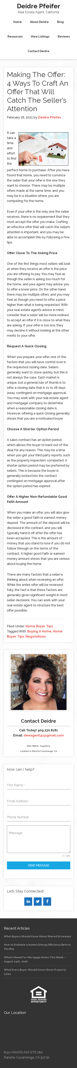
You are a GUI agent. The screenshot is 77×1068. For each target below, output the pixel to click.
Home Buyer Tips (39, 626)
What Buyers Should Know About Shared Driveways (37, 936)
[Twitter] (38, 901)
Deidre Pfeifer (38, 6)
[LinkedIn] (28, 901)
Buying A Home (39, 631)
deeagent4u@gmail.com (44, 735)
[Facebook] (47, 901)
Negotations (35, 636)
